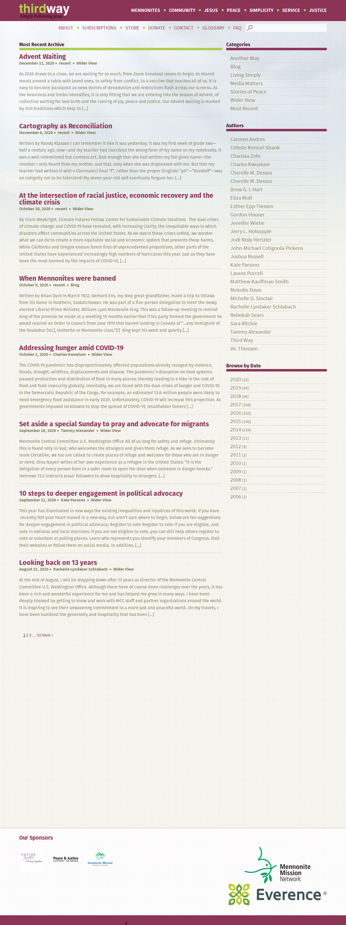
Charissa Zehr (245, 156)
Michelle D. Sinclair (251, 298)
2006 (235, 496)
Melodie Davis (245, 290)
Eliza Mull (241, 198)
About (65, 28)
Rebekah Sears (247, 315)
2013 (235, 438)
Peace (234, 10)
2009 (235, 471)
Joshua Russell (247, 256)
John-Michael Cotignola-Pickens (266, 248)
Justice (318, 10)
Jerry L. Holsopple (250, 231)
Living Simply (245, 75)
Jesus (211, 10)
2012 (235, 446)
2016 (235, 413)
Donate (156, 28)
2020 (235, 379)
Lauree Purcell (246, 273)
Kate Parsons (73, 500)
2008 (235, 480)
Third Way (241, 340)
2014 (235, 429)
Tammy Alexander (78, 430)
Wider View (242, 100)
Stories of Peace (248, 91)
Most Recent (244, 108)
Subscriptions (99, 28)
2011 (235, 454)
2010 (235, 463)
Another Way (244, 58)
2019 (235, 387)
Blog (235, 66)
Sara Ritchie (243, 323)
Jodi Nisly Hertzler (251, 239)
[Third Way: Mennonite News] (44, 11)
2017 (235, 404)
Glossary (213, 28)
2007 (235, 488)
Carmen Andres (247, 139)
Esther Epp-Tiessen (251, 206)
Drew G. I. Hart (246, 189)
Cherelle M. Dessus (251, 172)
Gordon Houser (247, 214)
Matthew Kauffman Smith (259, 281)
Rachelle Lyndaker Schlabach (80, 569)
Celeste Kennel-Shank (255, 147)
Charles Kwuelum (69, 354)
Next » (47, 635)
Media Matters (246, 83)
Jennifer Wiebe (247, 223)
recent (65, 63)
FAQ (237, 28)
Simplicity (261, 10)
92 (39, 635)
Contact (184, 28)
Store (132, 28)
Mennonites (145, 10)
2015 (235, 421)
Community (182, 10)
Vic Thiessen (244, 348)
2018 (235, 396)
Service (291, 10)
